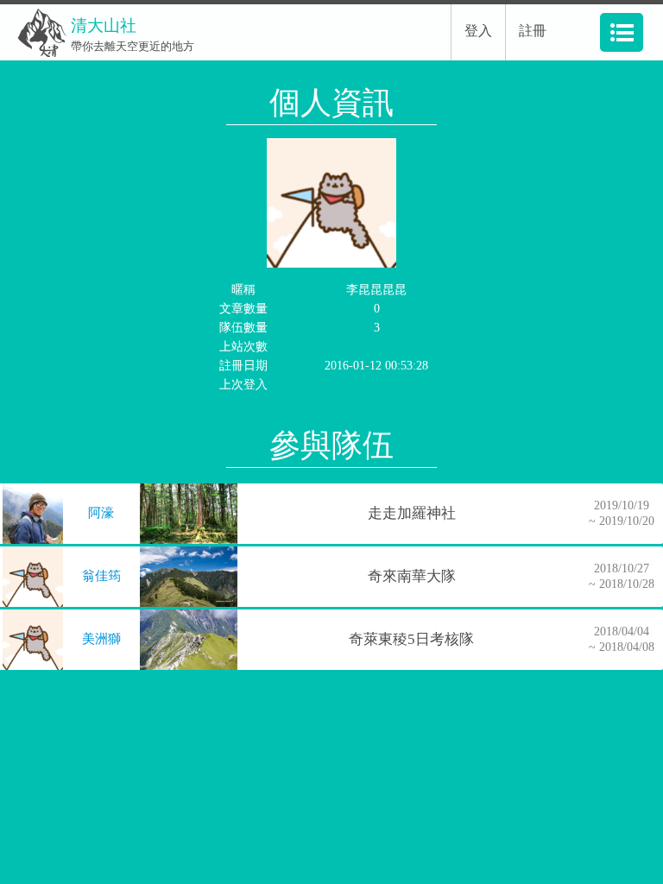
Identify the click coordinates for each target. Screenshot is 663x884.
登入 (478, 30)
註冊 (532, 30)
